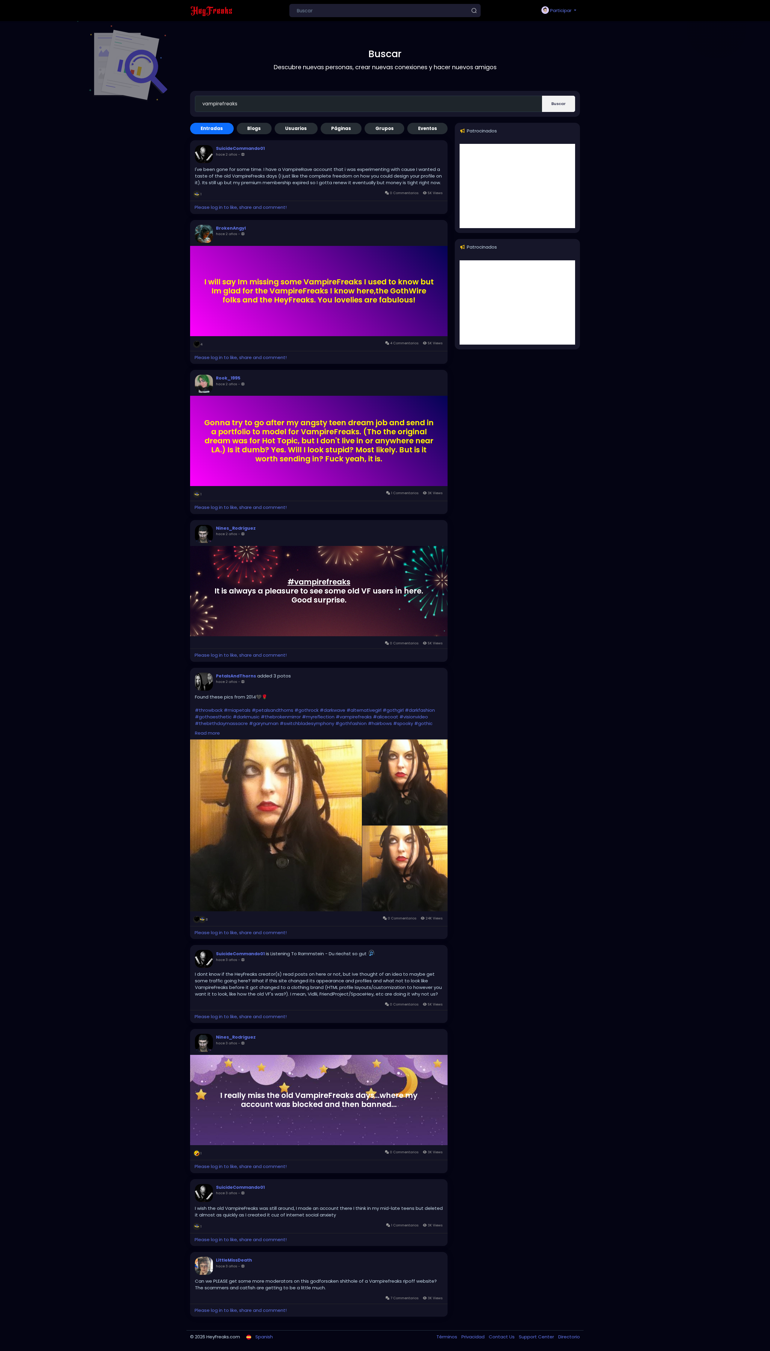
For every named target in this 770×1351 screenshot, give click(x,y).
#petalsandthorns (272, 710)
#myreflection (318, 717)
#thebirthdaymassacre (221, 723)
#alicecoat (385, 717)
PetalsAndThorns (236, 676)
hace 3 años (226, 959)
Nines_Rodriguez (236, 528)
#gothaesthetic (213, 717)
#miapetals (237, 710)
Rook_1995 (228, 378)
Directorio (569, 1337)
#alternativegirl (363, 710)
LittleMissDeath (234, 1260)
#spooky (403, 723)
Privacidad (473, 1337)
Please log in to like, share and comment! (241, 207)
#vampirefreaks (319, 582)
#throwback (209, 710)
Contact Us (502, 1337)
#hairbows (380, 723)
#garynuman (264, 723)
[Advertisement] (517, 186)
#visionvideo (413, 717)
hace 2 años (226, 154)
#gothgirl (393, 710)
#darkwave (332, 710)
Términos (447, 1337)
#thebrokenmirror (281, 717)
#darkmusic (246, 717)
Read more (207, 733)
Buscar (558, 104)
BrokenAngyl (231, 228)
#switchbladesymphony (307, 723)
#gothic (423, 723)
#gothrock (306, 710)
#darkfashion (420, 710)
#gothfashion (351, 723)
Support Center (537, 1337)
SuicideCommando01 (240, 148)
